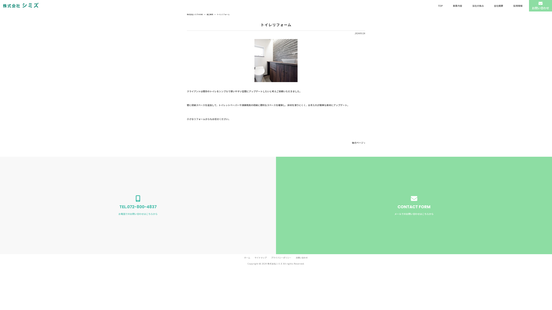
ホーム (247, 257)
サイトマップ (261, 257)
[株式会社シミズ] (21, 5)
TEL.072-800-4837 (138, 210)
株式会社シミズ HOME (195, 14)
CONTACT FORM (414, 210)
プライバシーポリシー (281, 257)
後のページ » (358, 142)
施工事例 (210, 14)
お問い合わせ (302, 257)
